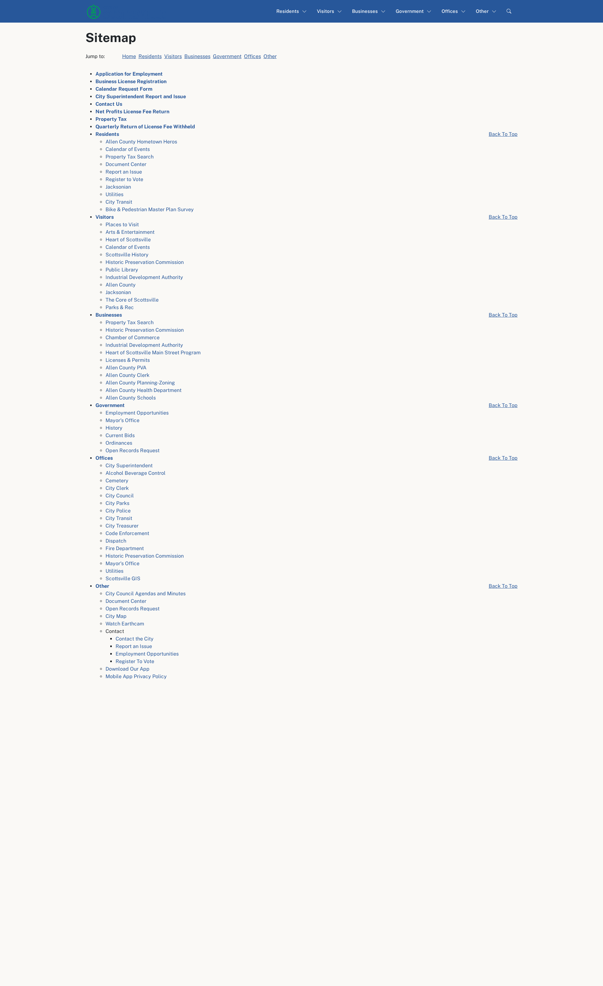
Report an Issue (124, 172)
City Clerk (117, 488)
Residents (150, 56)
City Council (120, 496)
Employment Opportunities (137, 413)
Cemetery (117, 481)
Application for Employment (129, 74)
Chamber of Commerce (133, 337)
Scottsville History (127, 255)
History (114, 428)
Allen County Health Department (144, 390)
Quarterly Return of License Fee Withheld (145, 127)
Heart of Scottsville (128, 240)
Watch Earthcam (125, 624)
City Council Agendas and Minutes (146, 594)
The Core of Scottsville (132, 300)
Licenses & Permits (128, 360)
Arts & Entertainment (130, 232)
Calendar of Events (128, 149)
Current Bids (120, 435)
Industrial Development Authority (144, 277)
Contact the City (135, 639)
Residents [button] (287, 11)
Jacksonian (118, 187)
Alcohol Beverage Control (136, 473)
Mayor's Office (122, 420)
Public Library (122, 270)
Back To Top (503, 134)
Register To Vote (135, 661)
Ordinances (119, 443)
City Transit (119, 202)
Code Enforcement (127, 533)
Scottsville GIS (123, 578)
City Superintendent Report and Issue (140, 96)
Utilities (114, 194)
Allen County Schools (131, 398)
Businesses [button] (365, 11)
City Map (116, 616)
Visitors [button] (325, 11)
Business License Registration (130, 81)
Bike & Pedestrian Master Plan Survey (150, 209)
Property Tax (111, 119)
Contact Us (108, 104)
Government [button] (410, 11)
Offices (252, 56)
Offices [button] (450, 11)
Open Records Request (133, 450)
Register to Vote (124, 179)
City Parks (117, 503)
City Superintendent (129, 466)
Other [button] (482, 11)
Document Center (126, 164)
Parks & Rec (120, 307)
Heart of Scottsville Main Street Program (153, 353)
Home (129, 56)
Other (270, 56)
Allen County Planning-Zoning (140, 383)
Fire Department (125, 548)
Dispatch (116, 541)
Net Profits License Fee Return (132, 112)
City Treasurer (122, 526)
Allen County (121, 285)
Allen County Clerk (127, 375)
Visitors (173, 56)
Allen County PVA (126, 368)
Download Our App (127, 669)
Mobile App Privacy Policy (136, 676)
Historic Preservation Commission (145, 262)
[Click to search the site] (509, 11)
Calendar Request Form (123, 89)
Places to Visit (122, 225)
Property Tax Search (130, 157)
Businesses (197, 56)
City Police (118, 511)
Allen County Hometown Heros (141, 142)
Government (227, 56)
